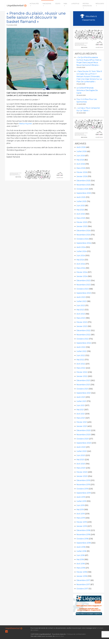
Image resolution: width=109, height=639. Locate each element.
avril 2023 (81, 314)
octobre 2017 (82, 589)
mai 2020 (80, 460)
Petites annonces (87, 5)
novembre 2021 (83, 385)
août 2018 (81, 547)
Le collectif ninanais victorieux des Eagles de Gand (87, 90)
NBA (65, 3)
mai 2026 (80, 160)
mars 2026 (81, 168)
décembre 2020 (84, 430)
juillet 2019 (81, 501)
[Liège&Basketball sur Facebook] (6, 632)
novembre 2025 (83, 185)
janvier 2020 (82, 476)
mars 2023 (81, 318)
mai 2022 (80, 360)
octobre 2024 (83, 239)
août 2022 (81, 347)
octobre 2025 (82, 189)
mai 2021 (80, 410)
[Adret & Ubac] (37, 175)
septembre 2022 (84, 343)
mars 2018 (81, 568)
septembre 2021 (84, 393)
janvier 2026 (82, 176)
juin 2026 (81, 156)
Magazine (47, 3)
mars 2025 (81, 218)
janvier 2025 (82, 226)
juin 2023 (81, 305)
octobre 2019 (82, 489)
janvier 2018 (82, 576)
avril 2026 (81, 164)
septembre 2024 (84, 243)
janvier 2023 (82, 326)
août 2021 (81, 397)
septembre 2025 (84, 193)
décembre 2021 (83, 380)
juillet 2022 (82, 351)
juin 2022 (81, 355)
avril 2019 (81, 514)
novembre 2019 (83, 485)
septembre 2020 (84, 443)
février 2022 (82, 372)
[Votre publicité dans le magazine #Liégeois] (88, 605)
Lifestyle (75, 3)
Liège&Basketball (15, 5)
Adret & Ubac (59, 636)
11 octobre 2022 (12, 25)
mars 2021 (81, 418)
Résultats (100, 3)
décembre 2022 (83, 330)
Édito (57, 3)
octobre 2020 (83, 439)
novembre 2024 (83, 235)
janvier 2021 (82, 426)
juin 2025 (81, 206)
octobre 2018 (82, 539)
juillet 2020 (82, 451)
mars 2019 (81, 518)
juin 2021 (81, 405)
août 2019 (81, 497)
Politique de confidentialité (76, 634)
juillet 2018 (81, 551)
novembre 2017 (83, 584)
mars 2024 (81, 268)
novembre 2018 (83, 535)
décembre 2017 (83, 580)
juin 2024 (81, 256)
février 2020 (82, 472)
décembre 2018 (83, 530)
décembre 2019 (83, 480)
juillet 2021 (81, 401)
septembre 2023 (84, 293)
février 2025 (82, 222)
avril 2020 (81, 464)
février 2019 (82, 522)
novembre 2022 (83, 335)
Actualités (34, 3)
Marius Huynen (25, 124)
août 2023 (81, 297)
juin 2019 (81, 505)
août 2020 (81, 447)
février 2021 (82, 422)
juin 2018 (81, 555)
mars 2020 (81, 468)
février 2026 (82, 172)
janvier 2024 (82, 276)
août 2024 (81, 247)
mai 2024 (80, 260)
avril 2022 (81, 364)
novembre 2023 (83, 285)
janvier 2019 (82, 526)
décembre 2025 (83, 181)
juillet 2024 (82, 251)
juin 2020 (81, 455)
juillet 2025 (82, 201)
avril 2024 (81, 264)
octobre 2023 (83, 289)
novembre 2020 (84, 435)
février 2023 (82, 322)
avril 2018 (81, 564)
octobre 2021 (82, 389)
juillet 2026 (82, 151)
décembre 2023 (83, 281)
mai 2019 (80, 510)
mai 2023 (80, 310)
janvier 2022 (82, 376)
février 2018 (82, 572)
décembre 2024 (83, 231)
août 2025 (81, 197)
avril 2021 (81, 414)
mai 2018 (80, 559)
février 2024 (82, 272)
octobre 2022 (83, 339)
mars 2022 (81, 368)
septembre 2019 (84, 493)
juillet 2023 (82, 301)
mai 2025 (80, 210)
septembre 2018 (84, 543)
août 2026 (81, 147)
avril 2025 (81, 214)
